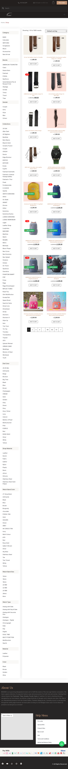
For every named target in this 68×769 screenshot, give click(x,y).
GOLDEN (5, 520)
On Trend (5, 266)
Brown (5, 388)
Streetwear (6, 309)
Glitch (4, 196)
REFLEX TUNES (7, 289)
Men (4, 115)
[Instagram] (16, 763)
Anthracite (6, 371)
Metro (4, 243)
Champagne (6, 391)
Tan (4, 557)
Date (4, 626)
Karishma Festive (8, 214)
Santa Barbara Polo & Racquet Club (9, 83)
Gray (4, 402)
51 (56, 330)
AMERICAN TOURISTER (10, 65)
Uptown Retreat (7, 343)
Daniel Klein (6, 70)
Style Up (5, 320)
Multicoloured (7, 422)
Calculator (6, 40)
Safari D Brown (7, 546)
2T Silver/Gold (7, 494)
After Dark (6, 131)
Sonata (5, 89)
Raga (4, 283)
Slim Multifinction (8, 294)
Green (5, 405)
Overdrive (6, 271)
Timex (5, 92)
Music (4, 48)
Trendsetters (7, 335)
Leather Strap (7, 225)
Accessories (6, 51)
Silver (4, 437)
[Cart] (53, 2)
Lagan (4, 222)
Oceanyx (5, 260)
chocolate (6, 511)
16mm (4, 579)
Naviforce (6, 79)
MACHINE (6, 231)
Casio (4, 67)
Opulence (6, 268)
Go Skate (5, 199)
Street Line (6, 306)
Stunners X (6, 317)
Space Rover (7, 300)
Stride (4, 312)
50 (52, 330)
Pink (4, 425)
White (4, 440)
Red (4, 431)
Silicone (5, 476)
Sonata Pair (6, 297)
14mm (4, 576)
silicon (5, 473)
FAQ (39, 735)
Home (3, 22)
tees (4, 323)
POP (4, 277)
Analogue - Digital (8, 620)
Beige (4, 374)
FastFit (5, 169)
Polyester (6, 656)
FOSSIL (5, 76)
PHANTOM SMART (8, 274)
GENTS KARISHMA (8, 194)
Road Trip (6, 291)
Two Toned (6, 560)
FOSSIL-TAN (6, 514)
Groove (5, 205)
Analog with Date (8, 606)
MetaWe (5, 240)
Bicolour (5, 376)
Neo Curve (6, 251)
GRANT (5, 202)
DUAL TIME (6, 634)
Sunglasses (6, 46)
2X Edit (5, 128)
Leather (5, 453)
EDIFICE (5, 160)
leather (5, 462)
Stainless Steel (7, 479)
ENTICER (5, 163)
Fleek (4, 182)
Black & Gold (7, 143)
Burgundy (6, 508)
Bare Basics (6, 140)
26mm (5, 593)
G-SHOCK (6, 188)
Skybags (5, 87)
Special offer (41, 724)
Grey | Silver (6, 411)
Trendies (5, 332)
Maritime (5, 234)
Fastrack (5, 73)
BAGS (4, 37)
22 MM (5, 588)
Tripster (5, 338)
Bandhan (5, 137)
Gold (4, 397)
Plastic (5, 467)
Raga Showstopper (9, 286)
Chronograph (7, 623)
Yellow (5, 443)
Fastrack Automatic (9, 172)
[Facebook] (2, 763)
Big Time (5, 379)
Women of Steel (8, 352)
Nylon (4, 464)
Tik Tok (5, 329)
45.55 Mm (6, 368)
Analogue (6, 617)
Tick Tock (6, 326)
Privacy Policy (41, 728)
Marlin (5, 237)
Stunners (5, 314)
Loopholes (6, 228)
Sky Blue (5, 551)
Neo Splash (6, 257)
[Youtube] (7, 763)
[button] (64, 14)
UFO (4, 340)
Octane (5, 263)
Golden (5, 399)
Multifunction (7, 640)
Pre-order (40, 721)
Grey (4, 408)
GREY (4, 526)
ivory (4, 414)
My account (41, 731)
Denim (5, 154)
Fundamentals (7, 185)
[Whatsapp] (12, 763)
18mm (4, 582)
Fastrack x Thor (7, 179)
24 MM (5, 590)
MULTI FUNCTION (8, 637)
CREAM (5, 394)
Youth (4, 358)
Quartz (5, 643)
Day (4, 629)
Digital (5, 631)
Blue (4, 385)
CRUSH (5, 151)
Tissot (5, 95)
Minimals (5, 245)
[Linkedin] (21, 763)
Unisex (5, 118)
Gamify (5, 191)
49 (47, 330)
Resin (4, 470)
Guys (4, 112)
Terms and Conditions (43, 739)
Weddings (6, 349)
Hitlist (4, 208)
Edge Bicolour (7, 157)
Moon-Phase (7, 248)
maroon (5, 417)
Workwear (6, 355)
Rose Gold (6, 543)
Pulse (4, 280)
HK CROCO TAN (8, 528)
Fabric (5, 459)
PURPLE (5, 428)
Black (4, 382)
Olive (4, 675)
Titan (4, 98)
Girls (4, 109)
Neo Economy (7, 254)
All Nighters (6, 134)
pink (4, 537)
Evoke (4, 166)
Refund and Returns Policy (44, 742)
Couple (5, 107)
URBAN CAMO (7, 346)
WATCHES (6, 43)
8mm (4, 596)
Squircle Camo (7, 303)
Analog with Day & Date (10, 609)
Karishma (5, 211)
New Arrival (6, 54)
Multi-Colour (7, 534)
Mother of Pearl (7, 420)
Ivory (4, 531)
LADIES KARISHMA (9, 217)
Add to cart (33, 63)
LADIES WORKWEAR (9, 220)
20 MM (5, 585)
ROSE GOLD (6, 434)
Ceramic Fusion (7, 146)
